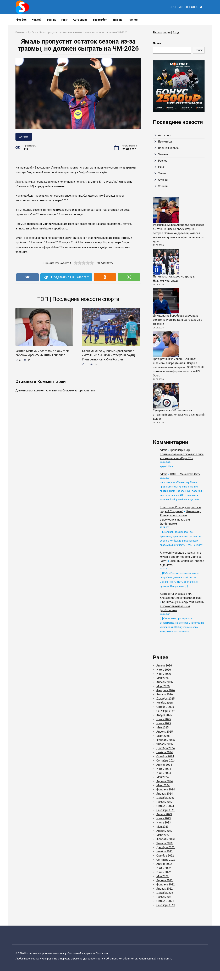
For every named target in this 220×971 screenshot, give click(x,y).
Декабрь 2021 (165, 892)
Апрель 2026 (164, 682)
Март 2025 (163, 735)
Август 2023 (164, 814)
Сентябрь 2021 (165, 905)
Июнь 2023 (163, 822)
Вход (176, 32)
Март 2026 (163, 686)
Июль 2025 (163, 719)
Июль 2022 (163, 868)
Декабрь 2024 (165, 748)
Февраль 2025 (165, 740)
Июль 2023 (163, 818)
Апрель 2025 (164, 731)
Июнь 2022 (163, 872)
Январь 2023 (164, 843)
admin (163, 450)
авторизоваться (84, 390)
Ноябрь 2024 (164, 752)
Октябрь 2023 (165, 806)
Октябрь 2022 (165, 855)
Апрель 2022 (164, 880)
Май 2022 (162, 876)
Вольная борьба (168, 148)
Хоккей (36, 19)
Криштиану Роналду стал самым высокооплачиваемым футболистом (182, 606)
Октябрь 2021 (165, 901)
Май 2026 (162, 678)
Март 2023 (163, 835)
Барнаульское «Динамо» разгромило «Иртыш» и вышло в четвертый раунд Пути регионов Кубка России (108, 355)
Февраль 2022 (165, 884)
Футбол (21, 19)
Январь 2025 (164, 744)
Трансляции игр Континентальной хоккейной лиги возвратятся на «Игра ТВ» (182, 454)
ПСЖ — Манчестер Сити (185, 474)
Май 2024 (162, 777)
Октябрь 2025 (165, 706)
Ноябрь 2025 (164, 702)
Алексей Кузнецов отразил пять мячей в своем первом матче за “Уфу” (180, 557)
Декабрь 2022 (165, 847)
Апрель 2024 (164, 781)
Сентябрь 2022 (165, 859)
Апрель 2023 (164, 830)
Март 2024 (163, 785)
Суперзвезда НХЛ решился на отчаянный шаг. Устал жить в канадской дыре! (179, 414)
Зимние (117, 19)
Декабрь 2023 (165, 797)
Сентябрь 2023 (165, 810)
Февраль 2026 (165, 690)
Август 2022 (164, 863)
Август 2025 (164, 715)
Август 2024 (164, 764)
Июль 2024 (163, 768)
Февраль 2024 (165, 789)
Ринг (64, 19)
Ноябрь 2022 (164, 851)
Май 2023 (162, 826)
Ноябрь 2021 (164, 897)
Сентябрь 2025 (165, 711)
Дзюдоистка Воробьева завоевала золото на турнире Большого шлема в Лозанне (177, 320)
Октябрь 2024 (165, 756)
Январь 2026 (164, 694)
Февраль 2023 (165, 839)
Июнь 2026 (163, 673)
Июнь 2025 (163, 723)
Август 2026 (164, 665)
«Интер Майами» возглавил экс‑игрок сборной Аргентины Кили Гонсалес (42, 353)
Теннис (51, 19)
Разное (133, 19)
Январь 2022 (164, 888)
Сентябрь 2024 (165, 760)
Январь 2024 (164, 793)
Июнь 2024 (163, 773)
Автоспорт (80, 19)
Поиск (157, 43)
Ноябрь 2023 (164, 802)
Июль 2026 (163, 669)
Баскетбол (100, 19)
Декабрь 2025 (165, 698)
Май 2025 (162, 727)
